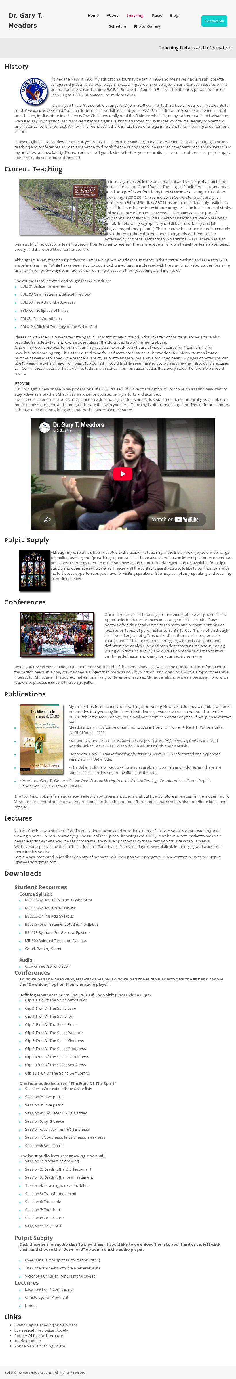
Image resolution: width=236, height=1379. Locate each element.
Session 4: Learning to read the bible (57, 1185)
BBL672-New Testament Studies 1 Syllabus (62, 924)
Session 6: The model (43, 1201)
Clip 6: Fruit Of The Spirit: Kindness (54, 1040)
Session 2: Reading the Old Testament (58, 1169)
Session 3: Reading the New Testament (59, 1177)
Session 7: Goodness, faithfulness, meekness (65, 1137)
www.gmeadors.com (34, 1372)
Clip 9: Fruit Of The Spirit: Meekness (55, 1064)
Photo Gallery (147, 26)
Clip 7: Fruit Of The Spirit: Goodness (55, 1048)
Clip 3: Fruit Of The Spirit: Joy (49, 1016)
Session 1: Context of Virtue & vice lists (58, 1088)
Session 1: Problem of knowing (52, 1161)
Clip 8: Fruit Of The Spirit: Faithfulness (57, 1056)
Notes (30, 1305)
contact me (87, 152)
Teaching (135, 15)
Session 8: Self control (44, 1145)
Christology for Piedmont (46, 1297)
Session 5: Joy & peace (44, 1121)
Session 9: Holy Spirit (43, 1226)
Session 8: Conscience (44, 1217)
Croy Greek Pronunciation (47, 966)
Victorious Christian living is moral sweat (60, 1276)
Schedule (117, 26)
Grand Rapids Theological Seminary (45, 1325)
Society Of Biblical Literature (38, 1335)
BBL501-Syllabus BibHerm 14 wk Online (58, 900)
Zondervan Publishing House (39, 1346)
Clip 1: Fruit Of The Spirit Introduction (56, 1000)
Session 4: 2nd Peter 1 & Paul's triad (56, 1113)
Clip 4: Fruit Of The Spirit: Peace (52, 1024)
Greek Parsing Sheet (43, 948)
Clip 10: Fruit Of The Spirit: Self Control (57, 1073)
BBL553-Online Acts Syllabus (49, 916)
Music (157, 15)
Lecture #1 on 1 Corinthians (49, 1289)
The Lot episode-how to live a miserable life (63, 1268)
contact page (152, 568)
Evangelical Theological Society (41, 1330)
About (112, 15)
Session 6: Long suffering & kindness (57, 1129)
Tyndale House (27, 1340)
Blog (174, 15)
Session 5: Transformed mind (50, 1193)
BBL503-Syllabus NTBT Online (50, 908)
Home (93, 15)
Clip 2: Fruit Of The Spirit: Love (50, 1008)
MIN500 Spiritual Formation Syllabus (56, 940)
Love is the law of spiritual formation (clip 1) (62, 1260)
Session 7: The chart (42, 1209)
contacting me (188, 645)
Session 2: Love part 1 (44, 1096)
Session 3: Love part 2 (44, 1105)
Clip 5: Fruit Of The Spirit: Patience (54, 1032)
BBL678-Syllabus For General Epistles (57, 932)
